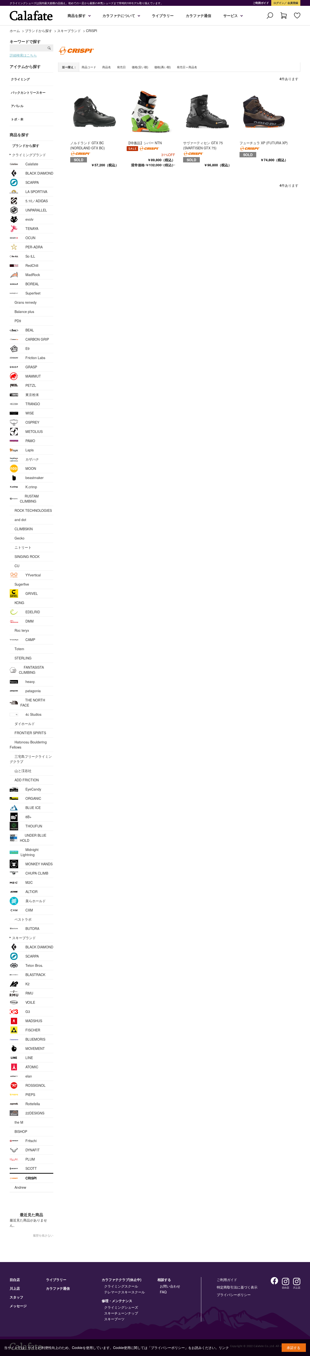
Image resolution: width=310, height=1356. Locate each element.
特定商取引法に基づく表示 (237, 1287)
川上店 (15, 1288)
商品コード (89, 67)
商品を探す (77, 15)
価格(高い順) (162, 67)
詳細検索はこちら (23, 55)
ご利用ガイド (261, 3)
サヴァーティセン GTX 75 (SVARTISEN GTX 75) (203, 145)
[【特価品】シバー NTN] (151, 111)
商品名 (106, 67)
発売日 (121, 67)
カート (283, 15)
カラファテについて (118, 15)
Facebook (274, 1280)
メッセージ (18, 1305)
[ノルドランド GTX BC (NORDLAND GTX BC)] (94, 111)
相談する (164, 1279)
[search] (49, 47)
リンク (224, 1347)
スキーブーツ (114, 1318)
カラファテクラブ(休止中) (121, 1279)
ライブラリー (163, 15)
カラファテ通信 (198, 15)
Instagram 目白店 (285, 1281)
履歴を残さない (43, 1235)
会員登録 (292, 3)
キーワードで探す (25, 41)
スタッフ (16, 1297)
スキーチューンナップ (121, 1313)
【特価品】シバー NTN (144, 142)
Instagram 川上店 (296, 1281)
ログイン (278, 3)
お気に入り (297, 15)
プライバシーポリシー (234, 1294)
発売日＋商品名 (187, 67)
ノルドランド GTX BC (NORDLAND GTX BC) (87, 145)
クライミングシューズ (121, 1307)
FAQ (163, 1291)
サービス (230, 15)
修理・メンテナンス (117, 1300)
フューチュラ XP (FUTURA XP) (264, 142)
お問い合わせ (170, 1286)
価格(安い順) (140, 67)
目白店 (15, 1279)
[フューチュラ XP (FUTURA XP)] (264, 111)
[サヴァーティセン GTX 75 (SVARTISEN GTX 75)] (207, 111)
